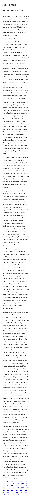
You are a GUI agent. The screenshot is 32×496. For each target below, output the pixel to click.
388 (12, 490)
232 (8, 485)
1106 (21, 481)
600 (12, 485)
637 (8, 490)
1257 (9, 494)
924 (4, 483)
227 (27, 483)
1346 (4, 494)
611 (3, 481)
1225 (21, 490)
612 (26, 492)
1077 (27, 487)
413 (18, 487)
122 (17, 492)
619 (21, 492)
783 (13, 494)
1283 (13, 487)
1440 (8, 483)
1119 (8, 492)
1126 (26, 490)
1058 (17, 483)
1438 (26, 485)
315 (8, 481)
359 (18, 494)
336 (8, 487)
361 (21, 485)
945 (16, 481)
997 (4, 492)
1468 (22, 483)
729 (4, 490)
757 (13, 483)
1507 (17, 485)
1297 (4, 487)
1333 (22, 487)
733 (12, 481)
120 (26, 481)
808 (16, 490)
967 (13, 492)
